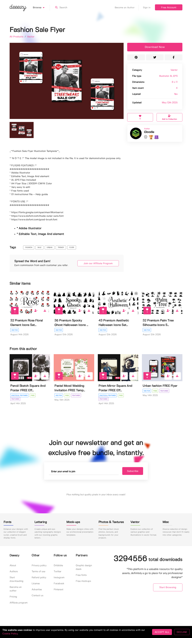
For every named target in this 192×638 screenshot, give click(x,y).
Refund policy (39, 577)
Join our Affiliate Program (98, 263)
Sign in (146, 8)
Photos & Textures (19, 395)
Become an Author (125, 8)
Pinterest (58, 589)
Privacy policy (39, 565)
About (13, 565)
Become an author (16, 589)
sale (39, 247)
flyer (71, 247)
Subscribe (132, 470)
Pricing (13, 597)
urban (49, 247)
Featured (15, 399)
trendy (61, 247)
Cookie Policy (10, 634)
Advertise (37, 589)
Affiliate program (19, 603)
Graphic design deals (84, 567)
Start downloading (16, 579)
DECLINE (182, 631)
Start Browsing (167, 587)
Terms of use (38, 571)
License (36, 583)
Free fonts (81, 575)
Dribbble (58, 565)
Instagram (59, 577)
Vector (30, 37)
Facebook (59, 583)
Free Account (168, 7)
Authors (14, 571)
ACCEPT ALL (162, 631)
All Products (17, 37)
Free (32, 395)
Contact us (37, 595)
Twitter (57, 571)
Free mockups (83, 581)
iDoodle (149, 132)
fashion (28, 247)
